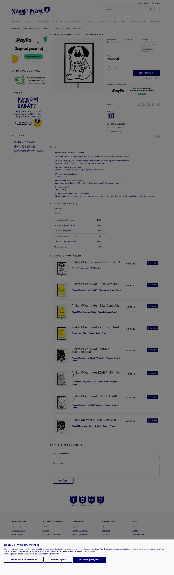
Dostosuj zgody (58, 560)
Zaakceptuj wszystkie (89, 560)
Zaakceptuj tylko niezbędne (24, 560)
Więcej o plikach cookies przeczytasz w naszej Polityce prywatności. (31, 553)
